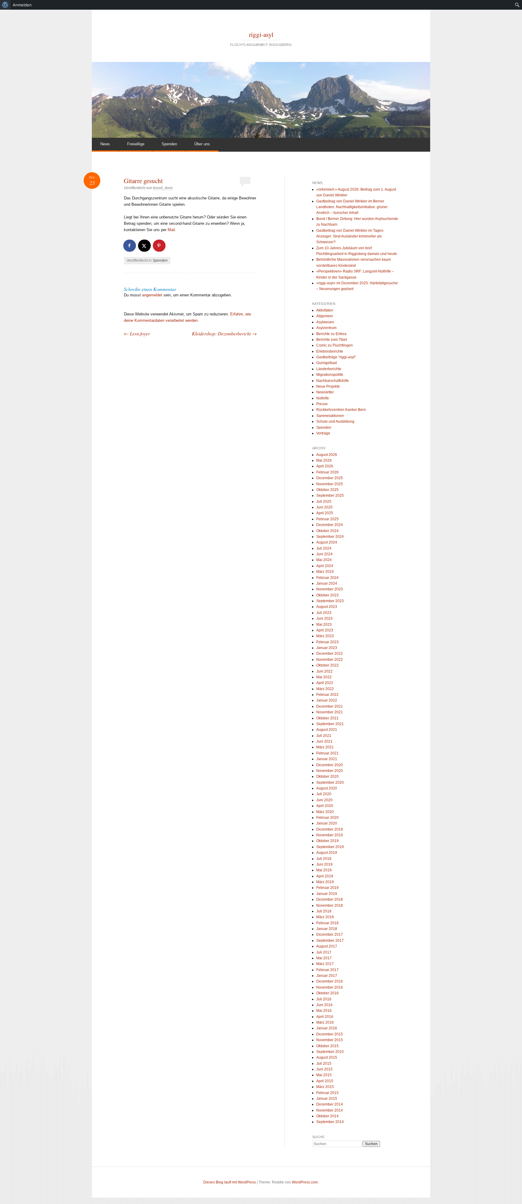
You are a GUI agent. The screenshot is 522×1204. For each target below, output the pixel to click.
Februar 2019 (327, 888)
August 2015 (326, 1057)
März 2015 (325, 1087)
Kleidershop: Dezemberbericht (224, 333)
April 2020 (324, 806)
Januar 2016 (326, 1028)
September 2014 (330, 1122)
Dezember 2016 (329, 981)
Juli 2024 (323, 548)
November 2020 (329, 771)
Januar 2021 (326, 759)
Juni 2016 (324, 1005)
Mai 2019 (324, 870)
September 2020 (330, 782)
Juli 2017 (323, 952)
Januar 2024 (326, 583)
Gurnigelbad (326, 363)
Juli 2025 (323, 501)
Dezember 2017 (329, 934)
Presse (322, 404)
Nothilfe (322, 398)
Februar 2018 (327, 923)
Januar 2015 (326, 1098)
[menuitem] (5, 5)
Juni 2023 (324, 618)
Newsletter (325, 392)
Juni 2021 (324, 741)
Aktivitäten (324, 310)
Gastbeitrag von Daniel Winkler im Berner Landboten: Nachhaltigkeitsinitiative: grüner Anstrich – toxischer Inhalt (352, 207)
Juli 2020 (323, 794)
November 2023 (329, 589)
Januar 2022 (326, 700)
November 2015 (329, 1040)
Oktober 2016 (327, 993)
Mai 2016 (324, 1011)
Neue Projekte (328, 386)
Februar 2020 (327, 817)
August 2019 (326, 853)
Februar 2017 (327, 970)
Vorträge (323, 433)
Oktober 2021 (327, 718)
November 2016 (329, 987)
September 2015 (330, 1052)
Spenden (169, 144)
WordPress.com (305, 1182)
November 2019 (329, 835)
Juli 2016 (323, 999)
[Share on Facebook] (130, 246)
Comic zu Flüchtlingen (334, 345)
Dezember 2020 (329, 765)
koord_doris (163, 188)
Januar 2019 (326, 894)
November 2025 (329, 484)
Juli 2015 (323, 1063)
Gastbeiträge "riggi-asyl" (336, 357)
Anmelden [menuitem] (22, 4)
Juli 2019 (323, 859)
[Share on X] (145, 246)
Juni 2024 (324, 554)
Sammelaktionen (330, 416)
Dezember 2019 (329, 829)
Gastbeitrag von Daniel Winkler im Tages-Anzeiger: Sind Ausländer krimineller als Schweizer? (350, 236)
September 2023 (330, 601)
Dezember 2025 (329, 478)
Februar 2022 (327, 694)
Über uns (202, 144)
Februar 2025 (327, 519)
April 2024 (324, 566)
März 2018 (325, 917)
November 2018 (329, 905)
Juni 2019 (324, 864)
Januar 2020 (326, 823)
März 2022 (325, 689)
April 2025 (324, 513)
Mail (171, 230)
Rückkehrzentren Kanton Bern (341, 410)
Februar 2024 (327, 578)
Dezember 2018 (329, 899)
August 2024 (326, 542)
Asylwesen (325, 322)
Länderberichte (328, 369)
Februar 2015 (327, 1093)
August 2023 (326, 607)
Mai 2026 (324, 460)
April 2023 (324, 630)
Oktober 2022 (327, 665)
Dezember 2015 (329, 1034)
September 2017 (330, 940)
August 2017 (326, 946)
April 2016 (324, 1017)
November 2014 (329, 1110)
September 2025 (330, 495)
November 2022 (329, 659)
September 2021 (330, 724)
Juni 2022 (324, 671)
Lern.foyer (137, 333)
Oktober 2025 (327, 490)
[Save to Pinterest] (159, 246)
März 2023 (325, 636)
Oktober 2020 (327, 776)
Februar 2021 (327, 753)
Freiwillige (135, 144)
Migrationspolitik (329, 375)
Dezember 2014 (329, 1104)
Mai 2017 (324, 958)
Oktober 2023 (327, 595)
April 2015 (324, 1081)
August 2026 (326, 455)
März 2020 (325, 812)
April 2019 (324, 876)
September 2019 (330, 847)
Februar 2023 (327, 642)
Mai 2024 (324, 560)
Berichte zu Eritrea (331, 334)
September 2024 (330, 536)
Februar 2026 (327, 472)
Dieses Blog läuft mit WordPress (229, 1182)
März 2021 (325, 747)
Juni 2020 (324, 800)
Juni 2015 (324, 1069)
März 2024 (325, 572)
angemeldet (152, 295)
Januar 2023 (326, 648)
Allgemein (324, 316)
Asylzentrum (326, 328)
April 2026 (324, 466)
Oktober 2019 (327, 841)
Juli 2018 (323, 911)
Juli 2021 (323, 736)
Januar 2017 (326, 975)
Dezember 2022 (329, 653)
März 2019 (325, 882)
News (105, 144)
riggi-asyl (261, 34)
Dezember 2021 (329, 706)
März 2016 (325, 1022)
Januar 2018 (326, 929)
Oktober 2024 (327, 531)
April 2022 (324, 683)
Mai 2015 (324, 1075)
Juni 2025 (324, 507)
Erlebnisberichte (329, 351)
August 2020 (326, 788)
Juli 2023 (323, 613)
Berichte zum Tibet (331, 339)
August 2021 (326, 730)
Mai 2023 (324, 624)
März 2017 (325, 964)
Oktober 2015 (327, 1046)
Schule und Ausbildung (335, 421)
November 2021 (329, 712)
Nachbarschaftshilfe (332, 381)
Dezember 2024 (329, 525)
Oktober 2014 (327, 1116)
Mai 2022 (324, 677)
